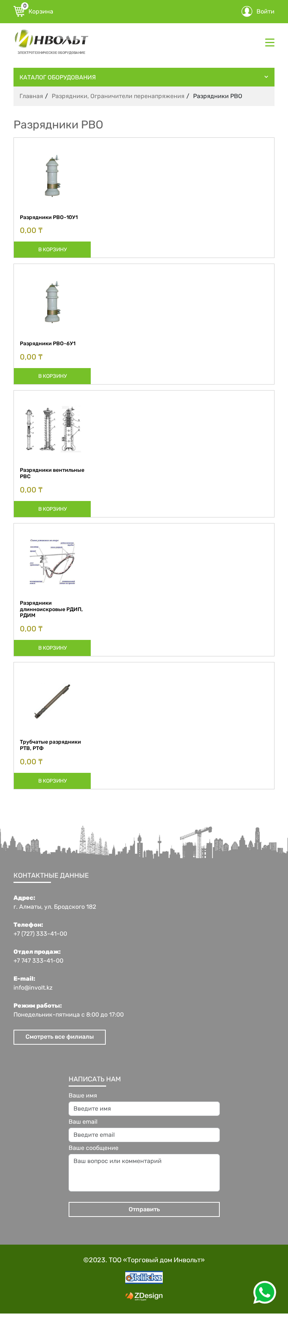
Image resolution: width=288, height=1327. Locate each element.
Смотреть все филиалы (60, 1036)
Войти (265, 11)
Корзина (38, 10)
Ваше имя (83, 1096)
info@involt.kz (33, 988)
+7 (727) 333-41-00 (40, 934)
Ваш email (83, 1122)
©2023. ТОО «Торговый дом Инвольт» (144, 1260)
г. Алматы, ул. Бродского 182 (55, 907)
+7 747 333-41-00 (38, 961)
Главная (31, 96)
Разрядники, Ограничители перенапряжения (118, 96)
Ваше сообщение (93, 1148)
